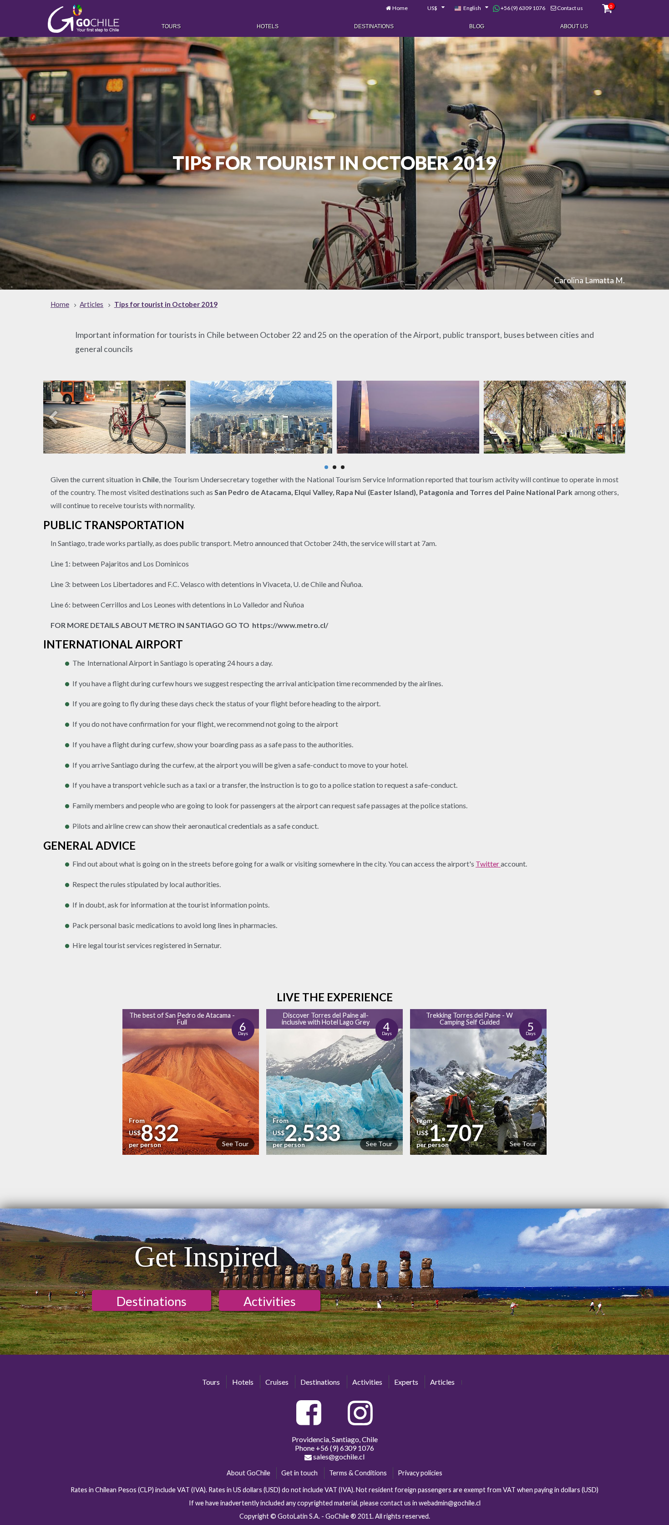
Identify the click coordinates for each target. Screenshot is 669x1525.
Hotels (268, 26)
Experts (406, 1381)
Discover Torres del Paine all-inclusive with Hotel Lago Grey (326, 1018)
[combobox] (431, 8)
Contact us (570, 8)
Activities (269, 1301)
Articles (442, 1381)
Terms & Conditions (358, 1473)
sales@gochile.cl (338, 1456)
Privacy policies (420, 1473)
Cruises (277, 1381)
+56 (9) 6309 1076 (522, 8)
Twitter (488, 863)
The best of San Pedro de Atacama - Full (182, 1018)
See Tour (235, 1144)
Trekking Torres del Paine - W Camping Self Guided (469, 1018)
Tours (171, 26)
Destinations (374, 26)
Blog (476, 26)
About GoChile (248, 1473)
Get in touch (299, 1473)
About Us (574, 26)
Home (400, 8)
